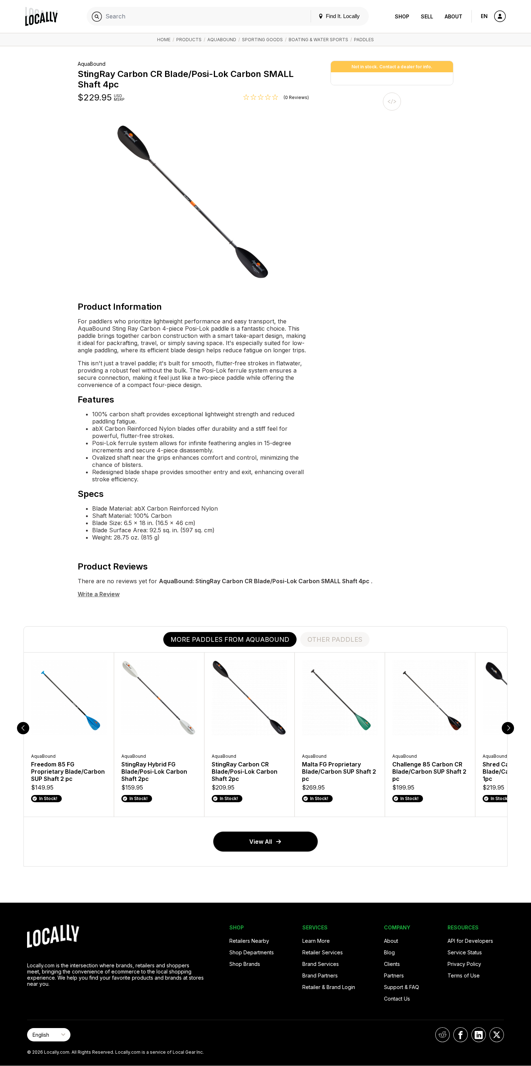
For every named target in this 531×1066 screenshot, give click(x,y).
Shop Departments (251, 952)
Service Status (465, 952)
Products (189, 39)
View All (260, 841)
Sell (427, 16)
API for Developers (470, 941)
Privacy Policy (464, 964)
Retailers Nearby (249, 941)
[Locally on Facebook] (460, 1034)
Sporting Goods (262, 39)
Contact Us (397, 999)
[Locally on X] (496, 1034)
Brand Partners (320, 975)
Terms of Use (464, 975)
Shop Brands (244, 964)
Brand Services (320, 964)
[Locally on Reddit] (442, 1034)
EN (484, 16)
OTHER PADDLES (334, 639)
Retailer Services (322, 952)
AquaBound (221, 39)
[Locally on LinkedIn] (478, 1034)
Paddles (364, 39)
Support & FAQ (401, 987)
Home (163, 39)
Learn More (316, 941)
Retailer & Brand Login (328, 987)
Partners (394, 975)
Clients (392, 964)
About (453, 16)
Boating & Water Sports (318, 39)
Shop (402, 16)
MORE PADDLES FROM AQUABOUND (229, 639)
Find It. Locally (342, 16)
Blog (389, 952)
